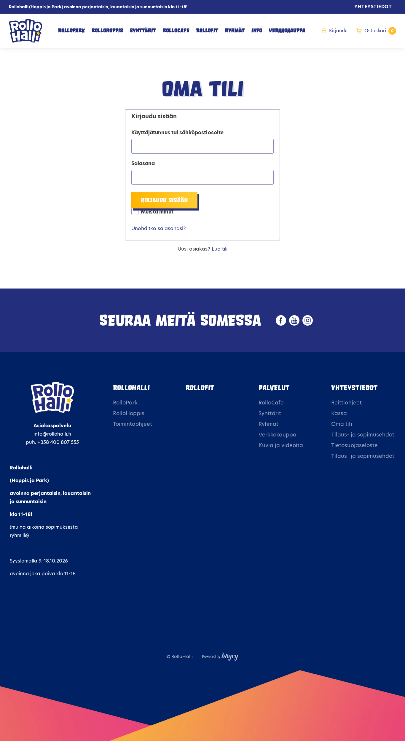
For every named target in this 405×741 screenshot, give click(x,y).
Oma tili (341, 424)
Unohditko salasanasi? (158, 228)
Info (256, 30)
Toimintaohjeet (132, 424)
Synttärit (143, 30)
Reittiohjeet (346, 402)
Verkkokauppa (287, 30)
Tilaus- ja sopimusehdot (362, 434)
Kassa (339, 413)
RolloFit (207, 30)
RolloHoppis (107, 30)
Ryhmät (235, 30)
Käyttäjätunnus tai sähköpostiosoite (177, 133)
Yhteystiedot (373, 7)
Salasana (143, 163)
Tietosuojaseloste (354, 445)
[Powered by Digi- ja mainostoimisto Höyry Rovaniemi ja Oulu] (220, 655)
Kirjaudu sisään (164, 200)
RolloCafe (176, 30)
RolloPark (71, 30)
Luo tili (219, 249)
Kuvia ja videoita (281, 445)
